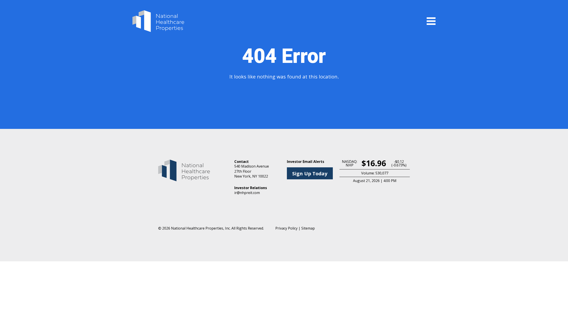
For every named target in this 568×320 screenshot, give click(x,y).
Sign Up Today (309, 173)
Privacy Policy (286, 228)
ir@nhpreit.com (247, 192)
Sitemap (308, 228)
